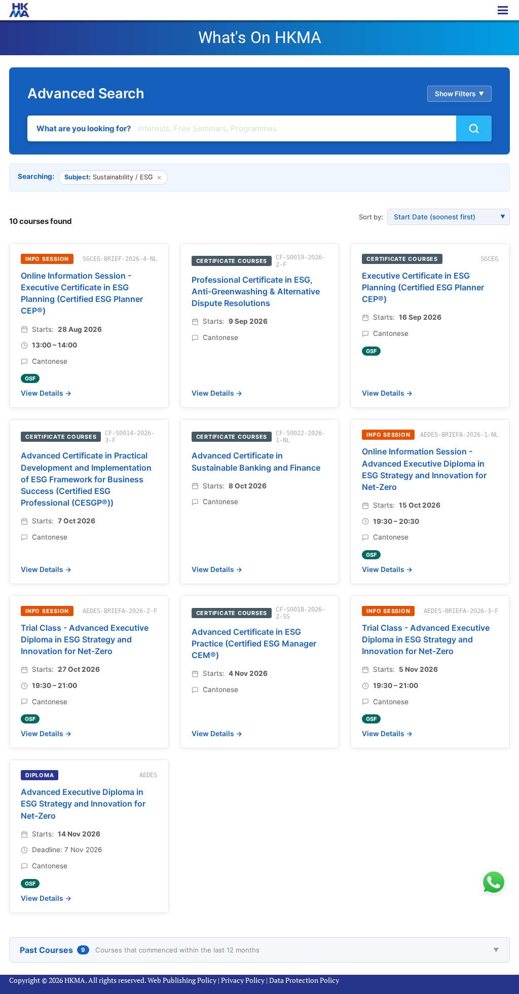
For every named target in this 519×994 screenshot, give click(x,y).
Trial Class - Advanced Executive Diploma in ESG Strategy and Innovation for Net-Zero (85, 639)
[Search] (474, 128)
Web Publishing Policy (181, 980)
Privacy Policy (243, 980)
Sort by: (371, 217)
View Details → (46, 393)
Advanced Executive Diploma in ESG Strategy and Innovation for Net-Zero (83, 803)
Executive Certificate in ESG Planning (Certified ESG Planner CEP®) (423, 287)
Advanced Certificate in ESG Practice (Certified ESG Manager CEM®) (254, 643)
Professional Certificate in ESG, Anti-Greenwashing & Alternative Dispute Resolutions (256, 291)
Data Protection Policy (304, 980)
